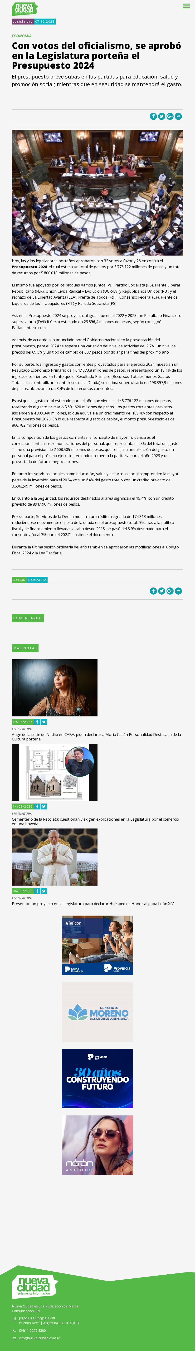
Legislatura (23, 22)
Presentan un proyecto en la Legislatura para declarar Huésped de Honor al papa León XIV (93, 903)
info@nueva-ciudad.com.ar (39, 1338)
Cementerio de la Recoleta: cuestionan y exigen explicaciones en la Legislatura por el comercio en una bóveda (95, 821)
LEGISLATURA (22, 729)
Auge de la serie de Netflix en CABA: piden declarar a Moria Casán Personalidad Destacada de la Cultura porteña (96, 737)
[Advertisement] (97, 1215)
